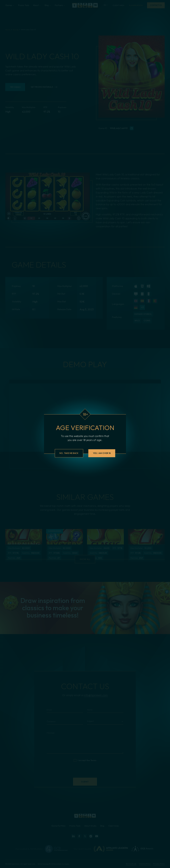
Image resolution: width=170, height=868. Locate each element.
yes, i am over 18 (102, 453)
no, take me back (68, 453)
